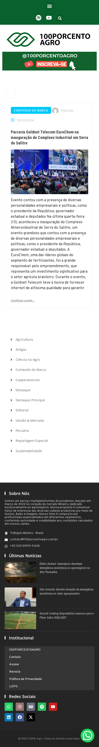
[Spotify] (42, 707)
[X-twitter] (31, 717)
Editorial (22, 410)
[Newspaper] (31, 707)
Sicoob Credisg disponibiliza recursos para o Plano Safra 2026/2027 (67, 615)
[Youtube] (53, 707)
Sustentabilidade (29, 451)
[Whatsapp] (9, 707)
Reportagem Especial (32, 440)
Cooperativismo (28, 380)
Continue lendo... (23, 301)
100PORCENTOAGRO (25, 650)
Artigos (21, 349)
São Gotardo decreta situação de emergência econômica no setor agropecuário (66, 591)
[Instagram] (20, 707)
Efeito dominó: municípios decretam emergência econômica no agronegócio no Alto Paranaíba (65, 568)
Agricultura (24, 339)
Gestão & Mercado (30, 420)
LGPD (13, 686)
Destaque (23, 390)
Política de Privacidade (25, 679)
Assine (14, 664)
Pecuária (22, 430)
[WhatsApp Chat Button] (87, 735)
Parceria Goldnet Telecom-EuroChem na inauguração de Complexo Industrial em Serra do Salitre (49, 137)
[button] (49, 6)
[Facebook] (20, 717)
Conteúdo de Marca (31, 110)
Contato (15, 657)
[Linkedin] (9, 717)
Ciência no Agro (28, 359)
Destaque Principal (30, 400)
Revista (14, 672)
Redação (67, 110)
